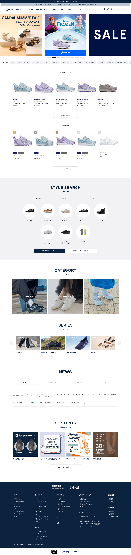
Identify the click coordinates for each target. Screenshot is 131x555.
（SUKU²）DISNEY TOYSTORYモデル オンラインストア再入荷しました (63, 403)
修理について (83, 506)
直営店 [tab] (79, 382)
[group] (21, 35)
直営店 (111, 499)
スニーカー (17, 504)
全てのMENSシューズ (48, 250)
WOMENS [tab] (65, 199)
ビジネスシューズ (19, 499)
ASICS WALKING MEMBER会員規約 (90, 524)
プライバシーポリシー (19, 544)
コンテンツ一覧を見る (64, 467)
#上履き (101, 62)
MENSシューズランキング (80, 250)
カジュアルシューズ (19, 501)
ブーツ (16, 509)
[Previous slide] (11, 343)
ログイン (82, 519)
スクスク (60, 511)
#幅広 (47, 62)
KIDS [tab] (92, 199)
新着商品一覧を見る (65, 115)
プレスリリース (113, 516)
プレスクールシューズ (42, 536)
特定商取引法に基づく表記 (35, 544)
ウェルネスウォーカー (64, 506)
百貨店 (111, 501)
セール (59, 517)
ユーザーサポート (85, 501)
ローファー (17, 506)
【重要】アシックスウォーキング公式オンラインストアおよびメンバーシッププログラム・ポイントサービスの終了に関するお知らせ (78, 395)
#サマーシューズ (121, 62)
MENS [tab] (38, 199)
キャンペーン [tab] (52, 382)
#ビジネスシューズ (24, 62)
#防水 (13, 62)
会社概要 (111, 511)
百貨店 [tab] (105, 382)
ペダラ (60, 499)
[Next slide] (119, 343)
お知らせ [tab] (25, 382)
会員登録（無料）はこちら (87, 516)
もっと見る (65, 168)
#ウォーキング (37, 62)
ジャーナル (60, 529)
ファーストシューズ (41, 531)
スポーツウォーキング (20, 511)
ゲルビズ (60, 504)
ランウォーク (62, 501)
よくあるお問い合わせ (86, 504)
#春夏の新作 (78, 62)
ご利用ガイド (83, 499)
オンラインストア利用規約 (87, 526)
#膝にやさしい (66, 62)
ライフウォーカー (63, 509)
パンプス (38, 499)
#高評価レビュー (90, 62)
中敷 (15, 516)
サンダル (38, 511)
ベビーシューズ (40, 534)
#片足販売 (110, 62)
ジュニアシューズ (41, 539)
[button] (49, 57)
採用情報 (111, 514)
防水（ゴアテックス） (20, 514)
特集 (58, 523)
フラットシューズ (41, 506)
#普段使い (55, 62)
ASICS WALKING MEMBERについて (90, 521)
